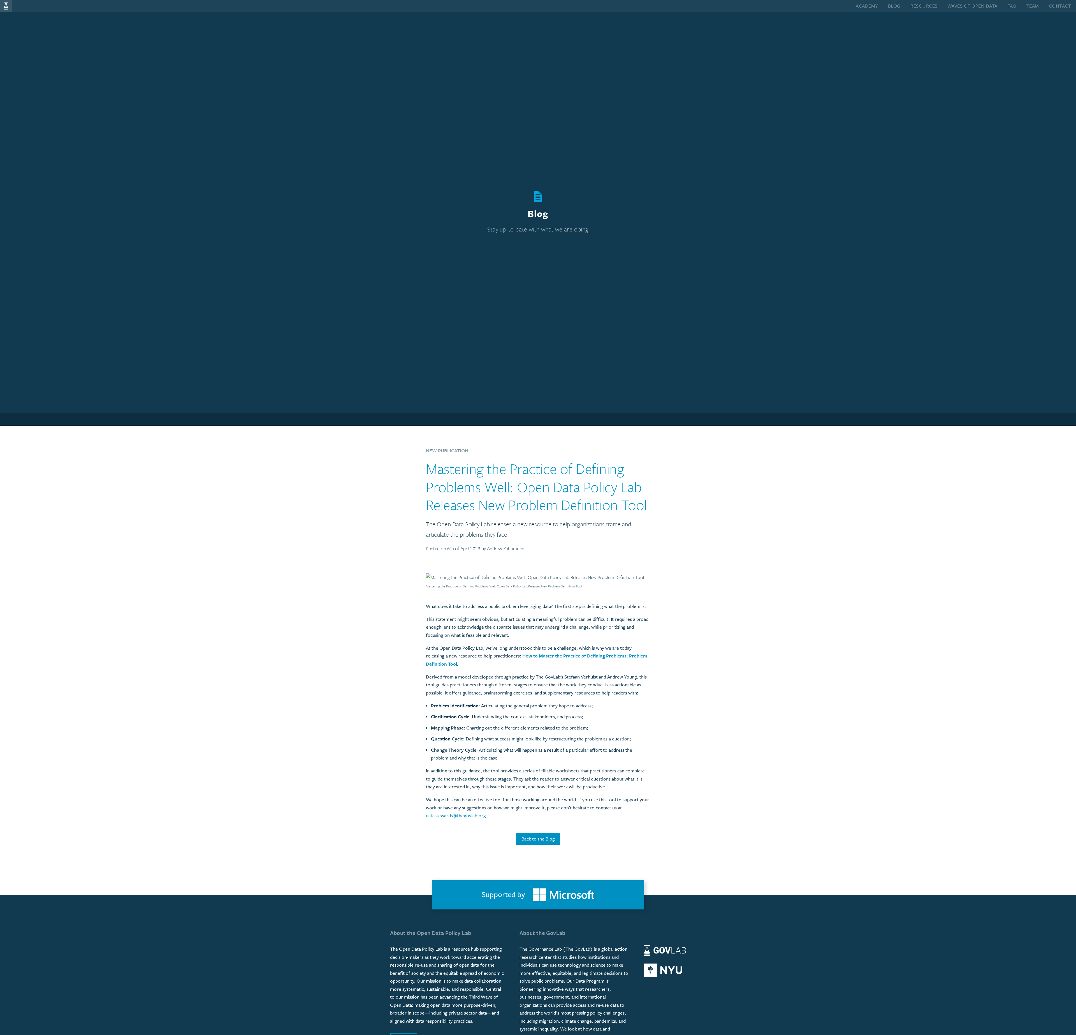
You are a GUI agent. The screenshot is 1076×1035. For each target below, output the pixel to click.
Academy (867, 5)
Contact (1060, 5)
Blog (894, 5)
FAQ (1012, 5)
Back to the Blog (538, 838)
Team (1032, 5)
